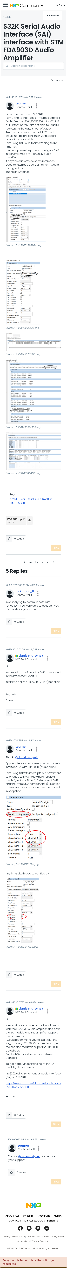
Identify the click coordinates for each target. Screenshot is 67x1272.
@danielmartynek (26, 757)
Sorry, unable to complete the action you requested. (29, 1262)
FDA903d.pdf (16, 519)
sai (23, 499)
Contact (15, 1220)
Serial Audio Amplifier (40, 499)
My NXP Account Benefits (41, 1220)
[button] (36, 106)
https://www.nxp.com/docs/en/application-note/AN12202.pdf (33, 1085)
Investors (44, 1215)
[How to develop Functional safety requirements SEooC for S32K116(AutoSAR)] (53, 562)
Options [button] (56, 80)
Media (58, 1215)
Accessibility (23, 1241)
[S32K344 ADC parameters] (48, 562)
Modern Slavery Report (53, 1237)
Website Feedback (41, 1241)
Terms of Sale (33, 1237)
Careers (28, 1215)
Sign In (60, 5)
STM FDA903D (17, 503)
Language (52, 15)
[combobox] (33, 66)
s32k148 (14, 499)
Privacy (6, 1237)
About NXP (13, 1215)
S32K (8, 17)
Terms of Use (18, 1237)
